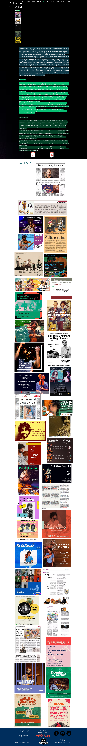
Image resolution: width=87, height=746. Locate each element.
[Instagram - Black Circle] (68, 733)
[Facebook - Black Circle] (56, 733)
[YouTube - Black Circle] (62, 733)
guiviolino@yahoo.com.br (26, 742)
